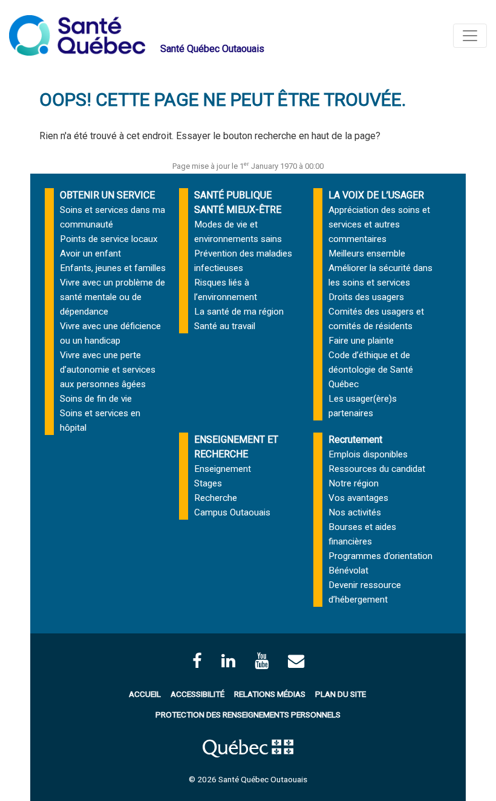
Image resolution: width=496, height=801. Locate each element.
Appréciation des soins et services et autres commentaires (379, 224)
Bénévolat (348, 570)
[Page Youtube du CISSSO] (261, 661)
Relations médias (269, 694)
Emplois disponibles (368, 454)
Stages (208, 483)
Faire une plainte (361, 340)
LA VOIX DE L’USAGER (376, 195)
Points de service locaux (109, 239)
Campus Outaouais (232, 512)
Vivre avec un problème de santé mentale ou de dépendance (112, 297)
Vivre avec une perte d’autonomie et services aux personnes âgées (107, 370)
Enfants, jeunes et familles (113, 268)
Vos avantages (358, 497)
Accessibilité (197, 694)
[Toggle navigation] (470, 36)
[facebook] (197, 661)
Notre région (353, 483)
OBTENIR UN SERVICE (107, 195)
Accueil (145, 694)
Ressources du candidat (376, 468)
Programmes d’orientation (380, 556)
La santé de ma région (239, 311)
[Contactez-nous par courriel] (296, 661)
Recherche (215, 497)
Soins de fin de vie (96, 398)
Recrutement (355, 439)
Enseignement (222, 468)
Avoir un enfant (90, 253)
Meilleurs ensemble (366, 253)
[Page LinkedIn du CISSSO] (228, 661)
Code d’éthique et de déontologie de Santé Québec (370, 370)
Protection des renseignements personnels (248, 714)
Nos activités (354, 512)
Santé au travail (224, 326)
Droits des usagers (366, 297)
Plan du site (340, 694)
